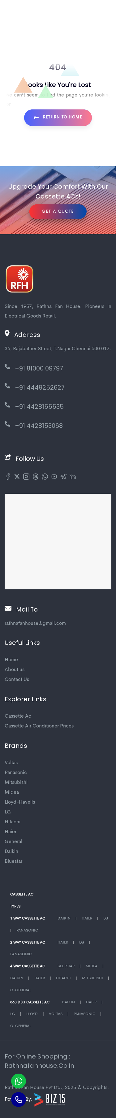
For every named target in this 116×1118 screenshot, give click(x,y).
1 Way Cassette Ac (27, 918)
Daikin (11, 851)
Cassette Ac (18, 716)
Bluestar (13, 861)
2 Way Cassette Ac (27, 942)
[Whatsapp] (18, 1081)
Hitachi (12, 822)
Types (15, 906)
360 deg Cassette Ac (29, 1002)
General (13, 841)
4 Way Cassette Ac (27, 966)
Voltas (11, 762)
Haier (10, 831)
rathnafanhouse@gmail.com (35, 623)
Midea (12, 792)
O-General (20, 990)
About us (14, 669)
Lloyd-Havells (20, 802)
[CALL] (18, 1099)
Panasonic (16, 772)
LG (8, 812)
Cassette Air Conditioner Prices (39, 726)
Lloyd (32, 1014)
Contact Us (17, 679)
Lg (105, 918)
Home (11, 659)
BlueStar (66, 966)
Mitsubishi (16, 782)
